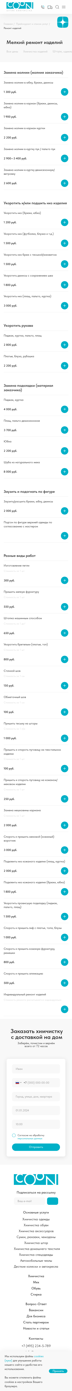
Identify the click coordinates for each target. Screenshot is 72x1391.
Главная (8, 23)
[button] (50, 7)
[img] (43, 7)
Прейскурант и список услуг (32, 23)
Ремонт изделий (12, 28)
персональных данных (30, 1138)
